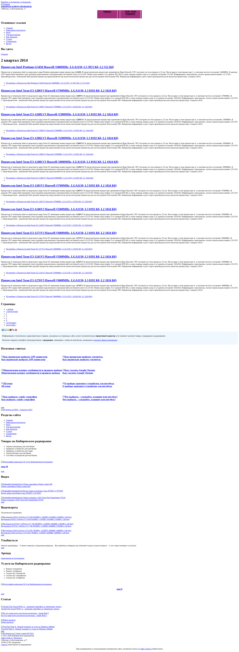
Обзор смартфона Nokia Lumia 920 (15, 486)
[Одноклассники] (8, 329)
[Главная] (5, 4)
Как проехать (11, 37)
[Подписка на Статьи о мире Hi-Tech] (17, 633)
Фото (8, 32)
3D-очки (5, 386)
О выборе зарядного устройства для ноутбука (87, 386)
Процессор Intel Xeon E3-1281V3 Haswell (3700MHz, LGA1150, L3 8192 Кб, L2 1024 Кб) (59, 185)
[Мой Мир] (10, 329)
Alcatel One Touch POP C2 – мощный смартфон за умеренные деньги (30, 609)
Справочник (11, 41)
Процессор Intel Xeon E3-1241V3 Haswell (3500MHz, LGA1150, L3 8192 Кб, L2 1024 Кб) (59, 256)
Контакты (18, 638)
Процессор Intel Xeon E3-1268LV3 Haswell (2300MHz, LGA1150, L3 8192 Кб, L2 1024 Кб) (59, 114)
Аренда (4, 645)
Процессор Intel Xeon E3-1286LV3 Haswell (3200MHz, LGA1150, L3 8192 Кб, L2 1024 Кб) (59, 138)
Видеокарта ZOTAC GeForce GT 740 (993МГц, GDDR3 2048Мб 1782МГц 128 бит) (36, 526)
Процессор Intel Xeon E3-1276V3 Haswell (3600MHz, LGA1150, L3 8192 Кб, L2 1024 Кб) (59, 280)
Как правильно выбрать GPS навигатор (23, 359)
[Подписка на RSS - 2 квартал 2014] (16, 410)
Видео (8, 44)
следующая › (11, 323)
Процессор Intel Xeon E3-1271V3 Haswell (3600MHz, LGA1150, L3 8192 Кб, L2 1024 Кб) (59, 232)
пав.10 (4, 466)
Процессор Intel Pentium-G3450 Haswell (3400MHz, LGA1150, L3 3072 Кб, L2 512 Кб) (57, 67)
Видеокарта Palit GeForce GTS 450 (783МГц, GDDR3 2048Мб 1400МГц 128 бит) (35, 533)
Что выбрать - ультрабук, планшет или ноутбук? (89, 399)
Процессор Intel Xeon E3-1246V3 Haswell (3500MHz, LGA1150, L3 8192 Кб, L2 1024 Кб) (59, 209)
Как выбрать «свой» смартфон (18, 399)
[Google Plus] (16, 329)
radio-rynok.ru (6, 638)
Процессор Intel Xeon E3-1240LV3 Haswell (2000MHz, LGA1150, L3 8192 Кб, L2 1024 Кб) (59, 161)
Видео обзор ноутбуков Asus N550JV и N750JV (21, 493)
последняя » (11, 325)
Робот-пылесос (7, 622)
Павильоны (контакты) (16, 30)
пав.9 (119, 589)
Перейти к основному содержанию (16, 2)
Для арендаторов (13, 35)
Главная (9, 28)
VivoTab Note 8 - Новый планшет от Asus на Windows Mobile (27, 629)
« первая (9, 309)
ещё (2, 407)
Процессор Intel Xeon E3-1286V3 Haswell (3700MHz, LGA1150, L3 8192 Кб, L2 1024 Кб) (59, 90)
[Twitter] (5, 329)
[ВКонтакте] (2, 329)
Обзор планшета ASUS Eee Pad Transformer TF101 (22, 500)
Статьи (9, 39)
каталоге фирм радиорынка (105, 340)
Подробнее (48, 83)
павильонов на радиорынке (12, 558)
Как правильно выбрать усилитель (81, 359)
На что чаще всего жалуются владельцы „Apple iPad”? (24, 615)
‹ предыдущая (12, 311)
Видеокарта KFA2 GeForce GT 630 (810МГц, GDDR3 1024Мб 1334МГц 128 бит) (35, 519)
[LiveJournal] (13, 329)
